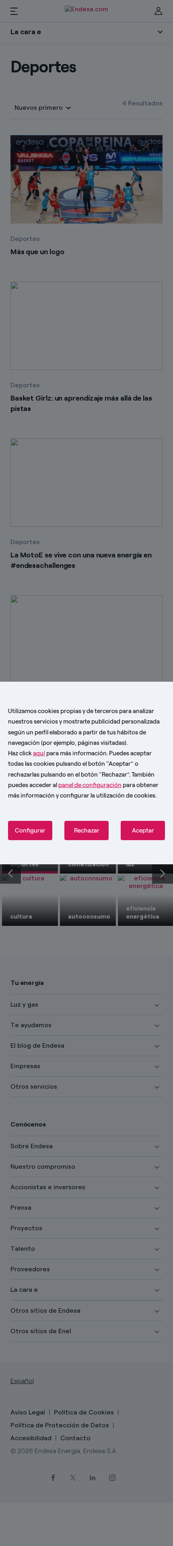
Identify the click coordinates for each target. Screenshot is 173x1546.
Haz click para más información (57, 753)
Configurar (30, 830)
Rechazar (86, 830)
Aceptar (143, 830)
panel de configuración (90, 785)
